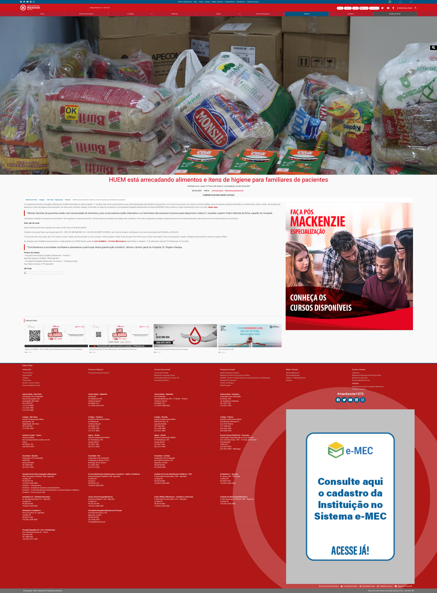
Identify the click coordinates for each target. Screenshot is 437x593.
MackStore (364, 8)
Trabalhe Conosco (386, 586)
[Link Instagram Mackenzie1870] (33, 2)
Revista (355, 8)
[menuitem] (185, 2)
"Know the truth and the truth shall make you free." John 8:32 (390, 591)
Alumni (340, 8)
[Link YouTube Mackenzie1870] (27, 2)
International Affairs (404, 8)
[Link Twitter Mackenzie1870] (24, 2)
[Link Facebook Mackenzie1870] (21, 2)
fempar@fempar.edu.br (96, 522)
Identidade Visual (368, 586)
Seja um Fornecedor (405, 586)
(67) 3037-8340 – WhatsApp (230, 449)
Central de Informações (329, 586)
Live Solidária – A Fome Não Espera (110, 241)
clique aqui (213, 207)
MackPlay (347, 8)
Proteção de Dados (350, 586)
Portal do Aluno (374, 8)
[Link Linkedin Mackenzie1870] (30, 2)
